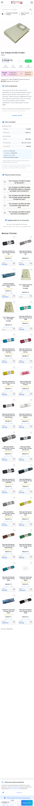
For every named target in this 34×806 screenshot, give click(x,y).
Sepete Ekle (27, 803)
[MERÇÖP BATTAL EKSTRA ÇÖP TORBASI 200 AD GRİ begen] (14, 497)
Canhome (5, 297)
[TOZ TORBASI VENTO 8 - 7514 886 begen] (31, 269)
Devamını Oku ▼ (17, 115)
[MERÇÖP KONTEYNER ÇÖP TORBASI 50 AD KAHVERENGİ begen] (14, 530)
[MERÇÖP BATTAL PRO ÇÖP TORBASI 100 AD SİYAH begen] (31, 465)
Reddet (15, 787)
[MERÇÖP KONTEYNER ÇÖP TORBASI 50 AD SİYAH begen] (31, 595)
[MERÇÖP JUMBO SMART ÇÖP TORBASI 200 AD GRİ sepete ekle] (30, 458)
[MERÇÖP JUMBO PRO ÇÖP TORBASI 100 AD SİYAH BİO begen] (14, 465)
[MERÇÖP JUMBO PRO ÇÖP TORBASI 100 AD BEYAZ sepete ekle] (30, 426)
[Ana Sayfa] (2, 13)
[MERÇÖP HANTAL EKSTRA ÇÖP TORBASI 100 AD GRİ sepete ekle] (13, 458)
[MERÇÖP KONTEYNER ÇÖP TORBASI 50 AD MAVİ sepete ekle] (13, 589)
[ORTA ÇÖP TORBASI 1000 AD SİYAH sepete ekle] (30, 589)
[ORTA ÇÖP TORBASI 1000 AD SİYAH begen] (31, 563)
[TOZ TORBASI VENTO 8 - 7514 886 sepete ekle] (30, 295)
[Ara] (30, 9)
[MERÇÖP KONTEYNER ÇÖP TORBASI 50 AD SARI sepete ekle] (30, 524)
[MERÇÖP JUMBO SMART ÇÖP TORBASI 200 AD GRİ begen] (31, 432)
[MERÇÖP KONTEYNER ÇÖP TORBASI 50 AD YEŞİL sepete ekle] (30, 556)
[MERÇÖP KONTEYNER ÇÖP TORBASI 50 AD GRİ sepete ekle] (30, 263)
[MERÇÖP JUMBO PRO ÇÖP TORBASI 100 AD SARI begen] (14, 367)
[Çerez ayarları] (3, 792)
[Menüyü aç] (2, 2)
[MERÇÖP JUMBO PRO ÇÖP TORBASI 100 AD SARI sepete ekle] (13, 393)
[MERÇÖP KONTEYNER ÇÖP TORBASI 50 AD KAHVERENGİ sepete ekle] (13, 556)
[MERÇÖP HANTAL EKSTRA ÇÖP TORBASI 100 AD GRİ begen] (14, 432)
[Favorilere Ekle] (19, 61)
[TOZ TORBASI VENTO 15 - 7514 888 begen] (14, 302)
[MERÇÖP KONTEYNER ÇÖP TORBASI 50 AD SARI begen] (31, 497)
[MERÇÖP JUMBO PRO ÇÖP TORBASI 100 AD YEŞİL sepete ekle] (30, 328)
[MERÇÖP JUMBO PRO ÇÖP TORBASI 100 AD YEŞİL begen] (31, 302)
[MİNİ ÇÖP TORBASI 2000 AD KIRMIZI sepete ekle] (30, 393)
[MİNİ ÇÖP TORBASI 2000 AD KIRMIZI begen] (31, 367)
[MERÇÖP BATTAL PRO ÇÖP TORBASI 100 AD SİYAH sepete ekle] (30, 491)
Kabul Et (19, 792)
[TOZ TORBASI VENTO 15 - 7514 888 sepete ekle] (13, 328)
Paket (12, 800)
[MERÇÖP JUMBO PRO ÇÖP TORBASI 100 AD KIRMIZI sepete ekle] (30, 361)
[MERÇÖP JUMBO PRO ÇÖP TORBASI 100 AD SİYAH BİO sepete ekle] (13, 491)
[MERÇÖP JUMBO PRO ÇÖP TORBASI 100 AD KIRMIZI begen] (31, 334)
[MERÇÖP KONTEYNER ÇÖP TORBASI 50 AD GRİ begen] (31, 237)
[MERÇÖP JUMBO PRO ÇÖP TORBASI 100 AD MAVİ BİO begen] (14, 334)
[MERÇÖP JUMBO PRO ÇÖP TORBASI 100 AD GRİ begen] (14, 237)
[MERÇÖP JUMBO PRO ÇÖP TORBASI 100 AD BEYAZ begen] (31, 400)
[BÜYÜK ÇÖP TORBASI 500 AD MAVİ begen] (14, 269)
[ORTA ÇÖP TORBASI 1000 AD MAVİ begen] (14, 595)
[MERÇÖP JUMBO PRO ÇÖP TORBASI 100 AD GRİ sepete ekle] (13, 263)
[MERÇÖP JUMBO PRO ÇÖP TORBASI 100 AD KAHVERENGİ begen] (14, 400)
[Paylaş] (22, 61)
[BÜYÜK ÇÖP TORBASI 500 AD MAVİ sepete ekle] (13, 295)
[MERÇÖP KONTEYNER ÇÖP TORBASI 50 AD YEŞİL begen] (31, 530)
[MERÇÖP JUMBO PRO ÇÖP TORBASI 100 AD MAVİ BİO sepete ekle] (13, 361)
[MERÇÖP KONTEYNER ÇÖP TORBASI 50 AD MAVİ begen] (14, 563)
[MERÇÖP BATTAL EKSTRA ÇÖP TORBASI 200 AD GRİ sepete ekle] (13, 524)
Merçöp (4, 264)
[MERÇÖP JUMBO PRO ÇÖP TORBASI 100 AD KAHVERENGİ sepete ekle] (13, 426)
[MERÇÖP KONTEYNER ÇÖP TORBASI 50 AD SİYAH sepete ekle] (30, 621)
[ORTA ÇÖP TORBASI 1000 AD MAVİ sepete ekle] (13, 621)
